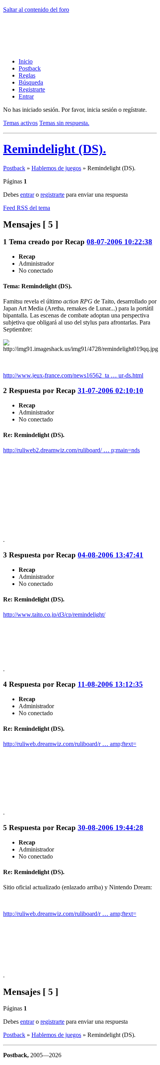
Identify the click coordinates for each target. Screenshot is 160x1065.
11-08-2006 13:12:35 (110, 684)
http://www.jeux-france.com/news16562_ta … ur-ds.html (73, 375)
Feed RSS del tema (26, 208)
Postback (30, 68)
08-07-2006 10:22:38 (119, 242)
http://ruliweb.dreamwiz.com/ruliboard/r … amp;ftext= (69, 744)
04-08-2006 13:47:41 (110, 555)
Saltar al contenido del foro (36, 9)
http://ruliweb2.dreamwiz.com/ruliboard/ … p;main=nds (71, 450)
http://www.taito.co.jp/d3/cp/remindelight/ (54, 614)
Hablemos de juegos (56, 168)
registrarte (52, 194)
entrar (27, 194)
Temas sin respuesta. (64, 123)
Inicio (26, 61)
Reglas (27, 75)
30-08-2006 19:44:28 (110, 827)
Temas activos (20, 123)
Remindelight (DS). (54, 149)
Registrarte (32, 89)
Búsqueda (31, 82)
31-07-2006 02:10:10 (110, 390)
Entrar (26, 96)
